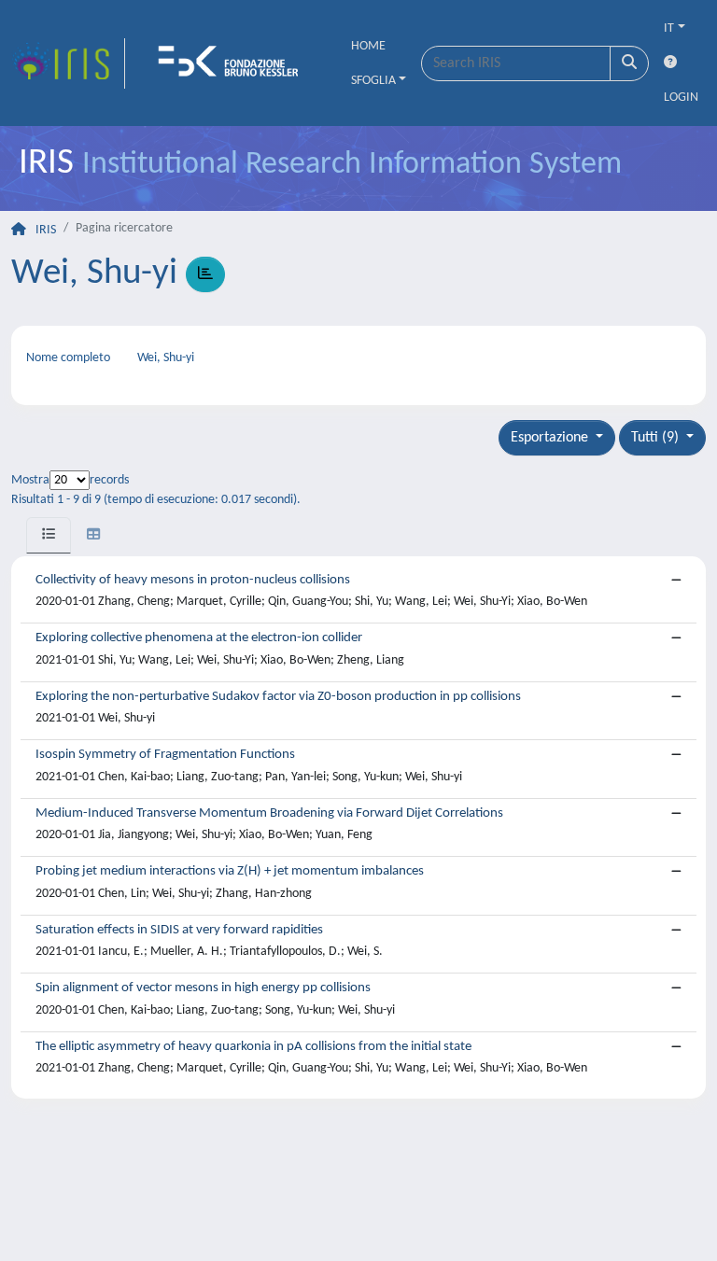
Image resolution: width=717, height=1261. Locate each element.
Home (368, 46)
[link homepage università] (234, 63)
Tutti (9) (656, 437)
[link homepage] (68, 63)
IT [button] (669, 28)
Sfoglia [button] (373, 81)
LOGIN (681, 98)
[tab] (48, 535)
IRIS (45, 230)
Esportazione (551, 437)
